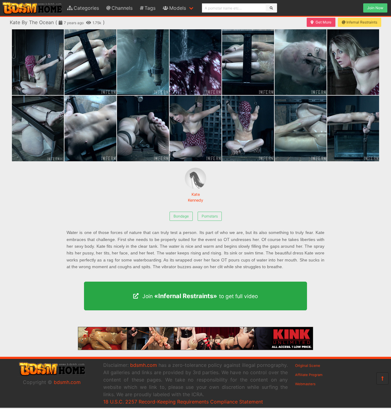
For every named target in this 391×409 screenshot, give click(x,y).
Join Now (375, 7)
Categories (86, 8)
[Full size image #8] (90, 128)
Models (177, 8)
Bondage (181, 216)
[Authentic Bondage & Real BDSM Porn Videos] (195, 348)
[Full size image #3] (195, 62)
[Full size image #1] (90, 62)
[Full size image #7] (38, 128)
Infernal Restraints (361, 22)
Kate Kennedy (195, 197)
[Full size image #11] (248, 128)
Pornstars (210, 216)
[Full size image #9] (143, 128)
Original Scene (307, 365)
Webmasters (305, 384)
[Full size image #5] (301, 62)
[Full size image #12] (301, 128)
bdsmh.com (67, 382)
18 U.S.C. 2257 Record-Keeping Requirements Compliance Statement (183, 402)
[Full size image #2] (143, 62)
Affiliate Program (309, 375)
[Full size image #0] (38, 62)
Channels (122, 8)
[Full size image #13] (353, 128)
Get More (323, 22)
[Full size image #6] (353, 62)
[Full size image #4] (248, 62)
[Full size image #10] (195, 128)
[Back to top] (382, 378)
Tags (149, 8)
